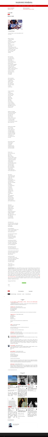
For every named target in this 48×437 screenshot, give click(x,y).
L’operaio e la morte (31, 385)
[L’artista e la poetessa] (32, 402)
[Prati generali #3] (12, 380)
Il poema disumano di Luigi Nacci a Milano (28, 9)
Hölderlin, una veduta (10, 9)
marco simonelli (12, 345)
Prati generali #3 (10, 385)
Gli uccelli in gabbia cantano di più (22, 409)
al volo (9, 384)
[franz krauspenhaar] (10, 425)
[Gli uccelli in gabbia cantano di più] (22, 402)
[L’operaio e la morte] (32, 380)
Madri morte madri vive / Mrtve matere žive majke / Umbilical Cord (22, 386)
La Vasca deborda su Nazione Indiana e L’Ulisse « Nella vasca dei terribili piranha (23, 301)
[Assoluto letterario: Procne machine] (12, 402)
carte (9, 14)
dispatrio (19, 384)
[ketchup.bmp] (24, 25)
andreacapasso (12, 364)
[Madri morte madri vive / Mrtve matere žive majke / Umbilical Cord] (22, 380)
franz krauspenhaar (21, 291)
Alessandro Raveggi (13, 336)
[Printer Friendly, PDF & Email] (24, 283)
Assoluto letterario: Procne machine (12, 409)
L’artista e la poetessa (31, 408)
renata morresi (9, 386)
